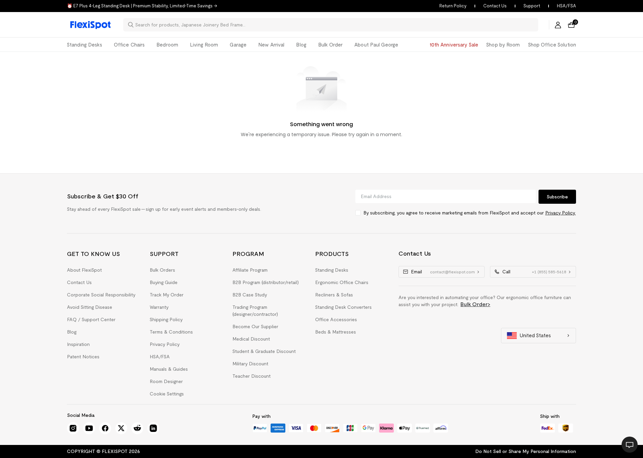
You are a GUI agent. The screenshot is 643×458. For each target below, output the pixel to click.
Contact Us (495, 5)
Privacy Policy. (560, 212)
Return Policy (453, 5)
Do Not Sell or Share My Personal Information (525, 451)
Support (531, 5)
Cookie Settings (167, 393)
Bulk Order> (475, 304)
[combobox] (334, 24)
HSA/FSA (566, 5)
